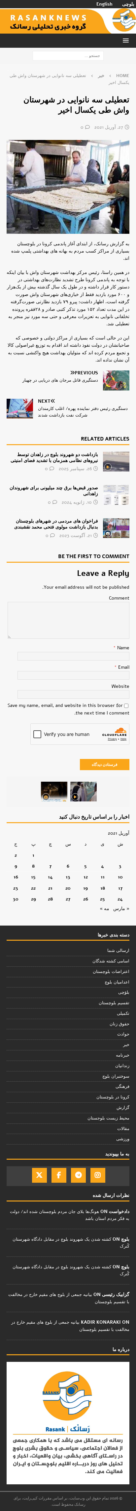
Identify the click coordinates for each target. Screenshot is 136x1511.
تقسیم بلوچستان (114, 1003)
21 (50, 888)
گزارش (123, 1108)
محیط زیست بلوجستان (108, 1118)
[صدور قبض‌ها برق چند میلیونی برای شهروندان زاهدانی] (116, 495)
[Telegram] (78, 1175)
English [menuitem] (104, 4)
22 (33, 888)
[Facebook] (58, 1175)
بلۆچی (123, 992)
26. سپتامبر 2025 (75, 469)
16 (16, 877)
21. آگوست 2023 (75, 535)
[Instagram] (97, 1175)
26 (85, 899)
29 (33, 899)
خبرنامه (122, 1055)
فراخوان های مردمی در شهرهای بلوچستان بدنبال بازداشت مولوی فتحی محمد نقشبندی (56, 524)
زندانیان (122, 1066)
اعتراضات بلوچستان (111, 972)
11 (103, 877)
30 (15, 899)
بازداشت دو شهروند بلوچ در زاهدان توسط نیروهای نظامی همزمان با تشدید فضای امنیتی (54, 457)
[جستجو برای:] (68, 55)
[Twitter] (39, 1175)
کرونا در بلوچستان (112, 1097)
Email (123, 667)
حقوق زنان (119, 1024)
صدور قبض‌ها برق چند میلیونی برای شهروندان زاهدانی (54, 491)
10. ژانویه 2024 (77, 502)
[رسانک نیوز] (68, 30)
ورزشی (122, 1139)
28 (50, 899)
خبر (126, 1045)
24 (120, 899)
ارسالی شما (118, 951)
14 (50, 877)
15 (33, 877)
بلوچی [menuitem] (128, 4)
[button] (126, 40)
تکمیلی (123, 1013)
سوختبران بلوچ (115, 1076)
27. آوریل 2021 (108, 127)
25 (102, 899)
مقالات (123, 1129)
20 (68, 888)
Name (122, 648)
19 (85, 888)
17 (120, 888)
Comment (119, 598)
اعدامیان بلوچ (117, 982)
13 (68, 877)
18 (102, 888)
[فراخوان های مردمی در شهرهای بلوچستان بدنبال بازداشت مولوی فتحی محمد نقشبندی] (116, 528)
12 (86, 877)
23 (15, 888)
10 (120, 877)
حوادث (123, 1034)
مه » (104, 908)
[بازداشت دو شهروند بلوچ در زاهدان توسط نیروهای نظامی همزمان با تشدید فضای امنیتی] (116, 462)
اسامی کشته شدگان (110, 961)
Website (120, 686)
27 (68, 899)
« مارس (121, 908)
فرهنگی (122, 1087)
